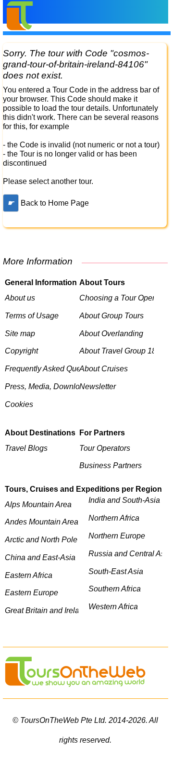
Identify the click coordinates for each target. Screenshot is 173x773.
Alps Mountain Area (38, 504)
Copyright (21, 350)
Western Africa (113, 606)
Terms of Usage (32, 315)
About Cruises (103, 368)
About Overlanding (111, 333)
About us (20, 297)
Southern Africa (114, 588)
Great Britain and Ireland (41, 610)
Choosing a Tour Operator (116, 297)
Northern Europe (116, 535)
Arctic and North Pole (41, 539)
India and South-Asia (124, 500)
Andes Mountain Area (41, 521)
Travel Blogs (26, 448)
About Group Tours (111, 315)
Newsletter (97, 386)
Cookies (19, 404)
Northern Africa (113, 517)
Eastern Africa (28, 575)
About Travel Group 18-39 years (116, 350)
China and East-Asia (40, 557)
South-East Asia (115, 571)
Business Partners (110, 465)
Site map (20, 333)
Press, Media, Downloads (42, 386)
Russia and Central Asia (125, 553)
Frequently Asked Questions (42, 368)
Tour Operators (104, 448)
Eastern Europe (31, 592)
